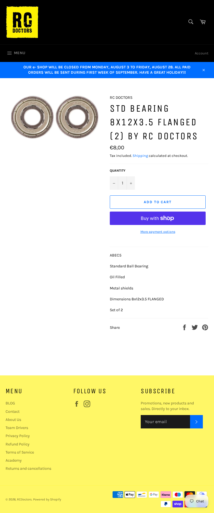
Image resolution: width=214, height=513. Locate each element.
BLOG (10, 403)
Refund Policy (18, 444)
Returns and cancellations (28, 468)
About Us (13, 419)
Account (201, 53)
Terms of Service (20, 452)
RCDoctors (24, 499)
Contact (13, 411)
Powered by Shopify (47, 499)
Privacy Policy (18, 435)
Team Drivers (17, 427)
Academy (14, 460)
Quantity (117, 170)
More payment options (157, 232)
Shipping (140, 156)
